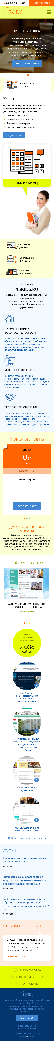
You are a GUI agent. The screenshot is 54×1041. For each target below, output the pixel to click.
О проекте (30, 983)
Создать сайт (13, 135)
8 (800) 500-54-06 (15, 3)
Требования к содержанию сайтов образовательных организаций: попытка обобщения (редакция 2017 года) (26, 904)
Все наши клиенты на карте (28, 838)
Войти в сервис (41, 3)
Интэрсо (29, 1036)
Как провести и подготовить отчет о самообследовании (25, 859)
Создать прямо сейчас (27, 63)
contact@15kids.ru (30, 977)
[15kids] (12, 12)
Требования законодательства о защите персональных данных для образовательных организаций (24, 880)
